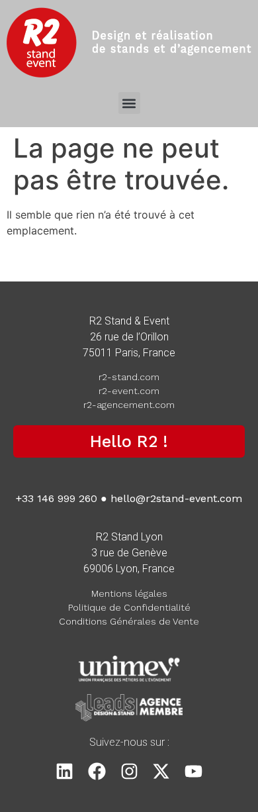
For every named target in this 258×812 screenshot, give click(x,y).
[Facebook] (97, 771)
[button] (129, 103)
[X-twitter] (161, 771)
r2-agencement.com (129, 404)
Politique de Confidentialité (129, 607)
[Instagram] (129, 771)
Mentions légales (129, 593)
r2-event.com (129, 390)
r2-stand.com (129, 377)
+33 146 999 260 (56, 498)
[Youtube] (193, 771)
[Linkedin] (65, 771)
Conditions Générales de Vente (129, 621)
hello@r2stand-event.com (176, 498)
